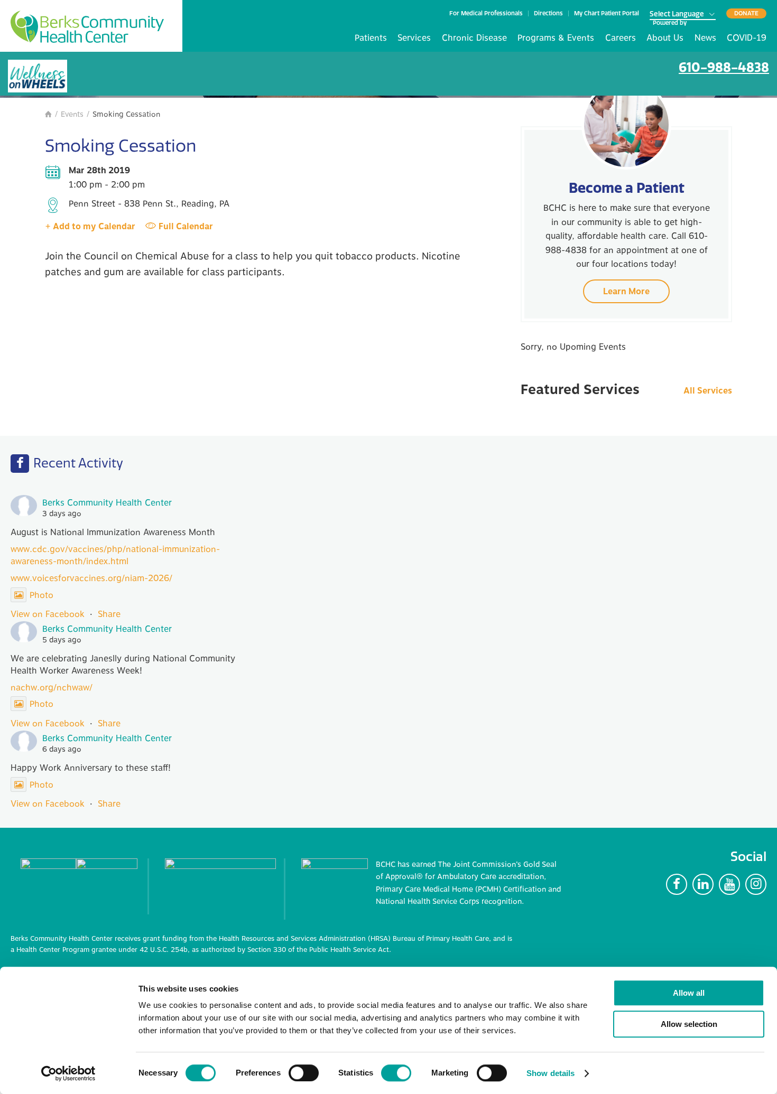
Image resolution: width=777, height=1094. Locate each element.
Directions (548, 13)
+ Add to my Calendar (90, 226)
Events (72, 114)
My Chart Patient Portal (606, 13)
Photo (41, 595)
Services (414, 38)
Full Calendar (186, 226)
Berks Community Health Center (87, 27)
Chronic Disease (474, 38)
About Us (664, 38)
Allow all (689, 992)
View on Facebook (48, 614)
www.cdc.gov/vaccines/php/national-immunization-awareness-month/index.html (115, 555)
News (705, 38)
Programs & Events (555, 38)
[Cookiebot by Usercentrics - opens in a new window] (68, 1073)
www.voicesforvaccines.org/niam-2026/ (91, 578)
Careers (620, 38)
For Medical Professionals (486, 13)
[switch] (304, 1072)
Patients (371, 38)
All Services (707, 391)
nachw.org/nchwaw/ (51, 687)
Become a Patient (626, 188)
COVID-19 (746, 38)
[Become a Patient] (626, 125)
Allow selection (689, 1024)
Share (109, 614)
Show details (550, 1073)
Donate (746, 13)
